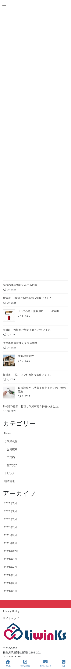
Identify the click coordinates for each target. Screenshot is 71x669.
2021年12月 (11, 551)
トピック (9, 473)
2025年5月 (10, 527)
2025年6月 (10, 519)
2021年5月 (10, 575)
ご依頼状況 (10, 441)
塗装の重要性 (26, 356)
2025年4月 (10, 535)
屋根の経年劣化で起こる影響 (20, 284)
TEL (63, 666)
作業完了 (12, 465)
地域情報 (9, 481)
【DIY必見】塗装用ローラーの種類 (38, 311)
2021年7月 (10, 567)
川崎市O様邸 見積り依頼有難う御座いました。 (32, 406)
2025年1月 (10, 543)
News (7, 433)
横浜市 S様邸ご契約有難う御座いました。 (29, 298)
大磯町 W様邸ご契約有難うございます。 (28, 329)
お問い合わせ (45, 666)
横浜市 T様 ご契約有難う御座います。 (27, 374)
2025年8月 (10, 503)
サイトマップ (11, 618)
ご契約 (11, 457)
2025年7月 (10, 511)
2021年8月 (10, 559)
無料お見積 (25, 666)
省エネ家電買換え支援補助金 (20, 342)
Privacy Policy (11, 611)
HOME (8, 666)
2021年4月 (10, 583)
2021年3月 (10, 591)
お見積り (12, 449)
